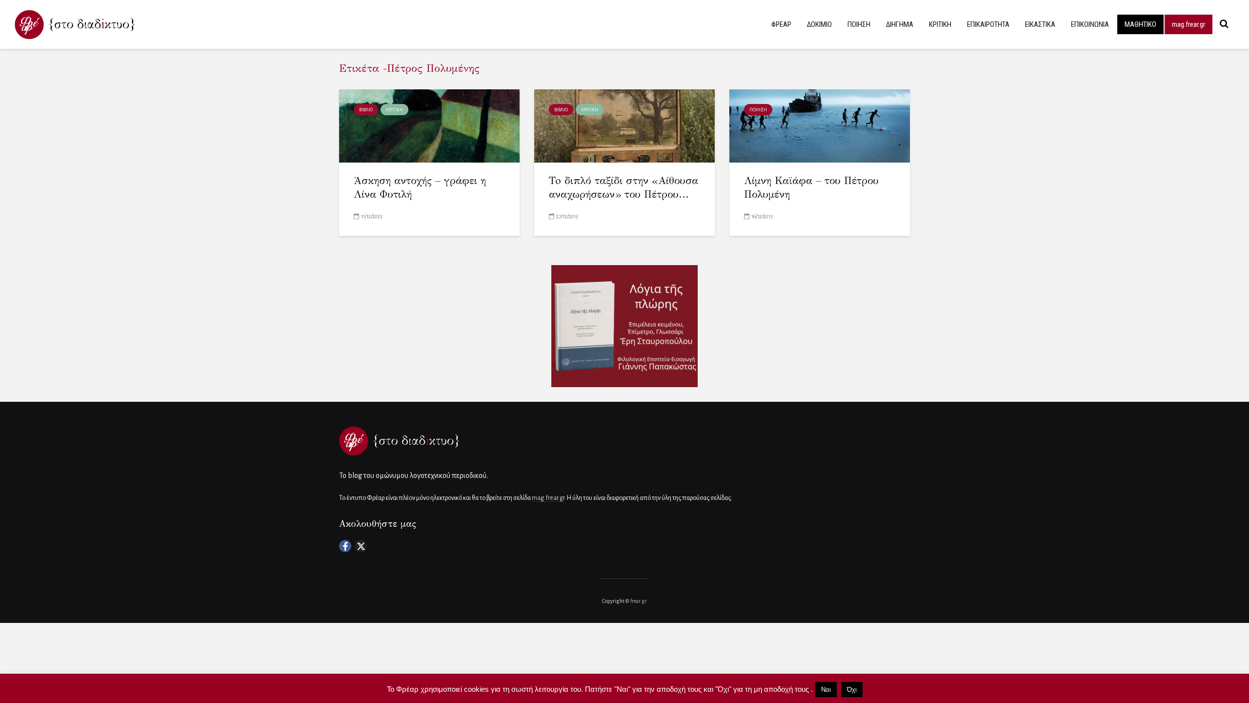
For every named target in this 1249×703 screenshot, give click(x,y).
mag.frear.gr (1188, 24)
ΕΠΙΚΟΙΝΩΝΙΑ (1090, 24)
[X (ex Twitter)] (361, 546)
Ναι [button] (826, 689)
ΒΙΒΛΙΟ (366, 109)
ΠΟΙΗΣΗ (858, 24)
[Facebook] (345, 546)
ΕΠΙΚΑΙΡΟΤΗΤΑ (988, 24)
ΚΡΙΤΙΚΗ (940, 24)
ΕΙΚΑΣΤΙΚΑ (1040, 24)
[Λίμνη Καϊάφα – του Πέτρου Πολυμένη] (819, 125)
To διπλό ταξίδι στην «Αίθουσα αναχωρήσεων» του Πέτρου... (623, 187)
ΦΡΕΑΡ (781, 24)
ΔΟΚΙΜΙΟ (819, 24)
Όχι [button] (852, 689)
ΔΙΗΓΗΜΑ (899, 24)
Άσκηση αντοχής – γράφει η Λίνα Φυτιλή (420, 187)
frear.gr (638, 601)
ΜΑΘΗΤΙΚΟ (1140, 24)
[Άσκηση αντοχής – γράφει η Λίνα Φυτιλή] (429, 125)
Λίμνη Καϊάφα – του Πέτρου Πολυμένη (811, 187)
